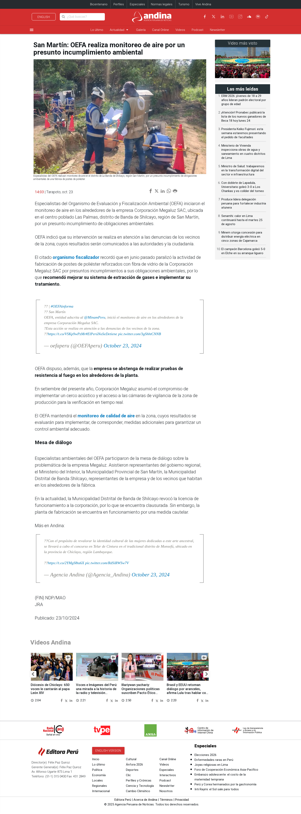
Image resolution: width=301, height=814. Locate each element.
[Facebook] (205, 16)
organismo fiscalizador (76, 257)
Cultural (131, 759)
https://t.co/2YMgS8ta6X (66, 563)
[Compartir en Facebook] (62, 700)
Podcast (197, 30)
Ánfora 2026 (134, 764)
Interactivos (168, 775)
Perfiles (118, 4)
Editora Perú (122, 800)
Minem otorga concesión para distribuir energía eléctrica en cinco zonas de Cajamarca (241, 237)
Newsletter (217, 30)
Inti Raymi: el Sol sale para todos (217, 789)
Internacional (101, 791)
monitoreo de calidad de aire (107, 415)
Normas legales (161, 4)
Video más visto (242, 43)
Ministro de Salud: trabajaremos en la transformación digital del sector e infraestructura (242, 170)
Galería (141, 30)
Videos (180, 30)
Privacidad (182, 800)
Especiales (137, 4)
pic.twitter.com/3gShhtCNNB (139, 334)
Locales (97, 780)
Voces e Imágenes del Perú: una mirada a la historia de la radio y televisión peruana (96, 691)
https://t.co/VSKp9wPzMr (67, 334)
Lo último (97, 30)
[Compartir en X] (66, 700)
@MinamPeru (94, 317)
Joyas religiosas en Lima (211, 765)
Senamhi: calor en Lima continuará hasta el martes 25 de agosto (241, 220)
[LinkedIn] (222, 16)
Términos (166, 800)
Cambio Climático (138, 791)
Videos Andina (50, 642)
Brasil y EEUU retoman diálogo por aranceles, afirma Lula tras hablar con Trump (187, 691)
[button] (32, 674)
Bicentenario (99, 4)
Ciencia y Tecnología (140, 786)
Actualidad (120, 29)
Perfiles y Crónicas (138, 780)
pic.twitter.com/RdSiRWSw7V (107, 563)
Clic (128, 775)
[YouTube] (231, 16)
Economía (99, 775)
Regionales (99, 786)
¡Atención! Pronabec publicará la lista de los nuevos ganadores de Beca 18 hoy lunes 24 (243, 116)
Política (97, 770)
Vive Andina (203, 4)
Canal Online (160, 30)
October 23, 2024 (122, 346)
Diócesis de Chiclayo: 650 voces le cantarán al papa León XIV (50, 689)
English (43, 17)
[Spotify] (258, 16)
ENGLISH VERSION (108, 750)
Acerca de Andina (145, 800)
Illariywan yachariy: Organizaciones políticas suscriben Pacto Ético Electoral (140, 691)
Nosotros (166, 791)
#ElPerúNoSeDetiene (101, 334)
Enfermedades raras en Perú (214, 760)
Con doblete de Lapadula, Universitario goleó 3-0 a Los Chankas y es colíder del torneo (242, 187)
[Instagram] (240, 16)
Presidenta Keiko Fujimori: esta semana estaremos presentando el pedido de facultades (243, 133)
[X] (213, 16)
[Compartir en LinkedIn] (71, 700)
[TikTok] (267, 16)
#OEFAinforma (62, 306)
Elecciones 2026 (205, 755)
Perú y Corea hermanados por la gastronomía (225, 784)
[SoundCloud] (249, 16)
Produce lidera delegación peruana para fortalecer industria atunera (243, 203)
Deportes (132, 770)
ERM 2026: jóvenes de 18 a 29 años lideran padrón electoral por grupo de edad (243, 100)
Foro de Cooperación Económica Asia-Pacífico (226, 769)
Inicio (95, 759)
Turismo (183, 4)
